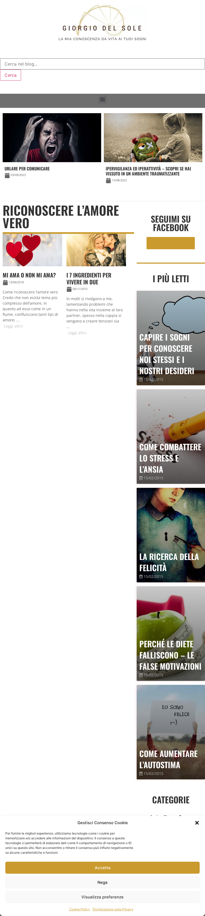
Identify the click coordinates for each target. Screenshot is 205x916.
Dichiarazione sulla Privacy (113, 909)
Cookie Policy (79, 909)
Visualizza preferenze (102, 896)
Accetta (103, 867)
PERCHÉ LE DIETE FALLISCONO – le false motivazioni (170, 655)
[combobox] (102, 63)
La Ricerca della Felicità (169, 562)
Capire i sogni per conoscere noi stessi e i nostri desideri (166, 354)
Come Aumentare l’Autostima (168, 759)
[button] (197, 822)
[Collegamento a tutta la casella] (32, 283)
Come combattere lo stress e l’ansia (170, 458)
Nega (102, 882)
